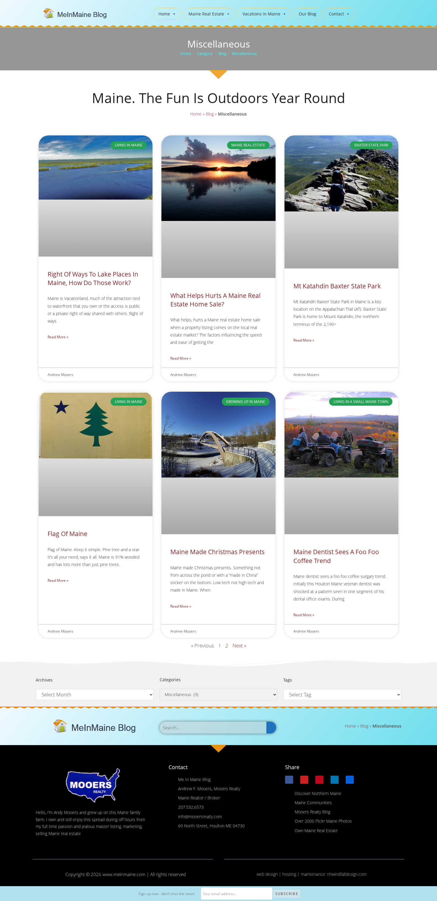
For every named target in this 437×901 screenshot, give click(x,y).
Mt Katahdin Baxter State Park (337, 286)
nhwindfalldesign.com (347, 874)
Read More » (58, 336)
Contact (336, 14)
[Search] (271, 728)
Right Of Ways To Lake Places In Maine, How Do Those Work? (93, 278)
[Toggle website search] (364, 13)
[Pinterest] (319, 780)
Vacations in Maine (261, 14)
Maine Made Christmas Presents (217, 552)
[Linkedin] (335, 780)
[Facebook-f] (289, 780)
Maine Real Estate (206, 14)
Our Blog (307, 14)
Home (164, 14)
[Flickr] (350, 780)
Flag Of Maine (67, 533)
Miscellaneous (244, 53)
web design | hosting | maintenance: (292, 874)
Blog (210, 114)
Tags (287, 680)
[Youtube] (304, 780)
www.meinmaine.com (124, 874)
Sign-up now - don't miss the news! (167, 893)
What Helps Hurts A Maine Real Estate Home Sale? (215, 299)
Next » (239, 645)
